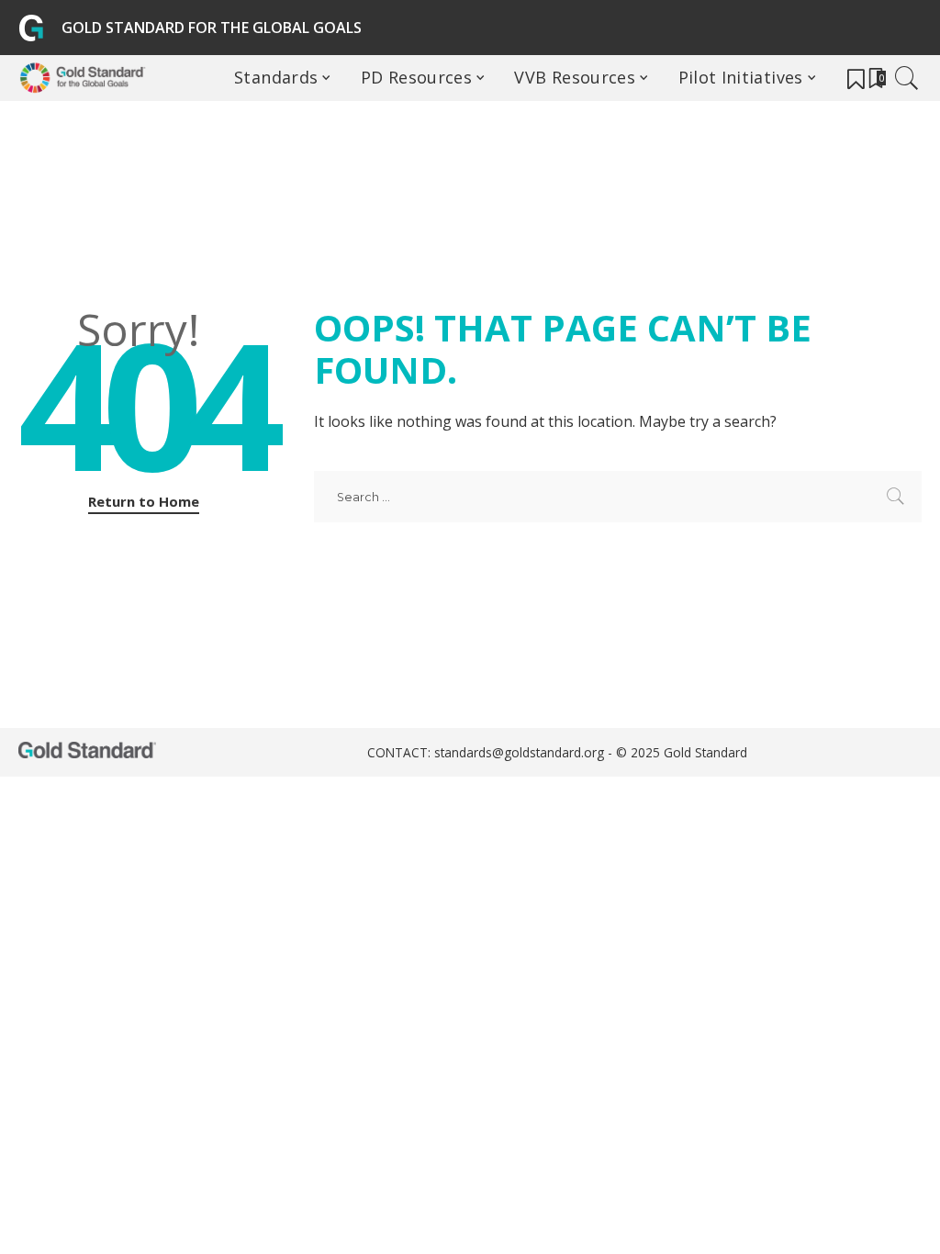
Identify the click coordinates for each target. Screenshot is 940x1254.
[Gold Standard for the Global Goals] (86, 78)
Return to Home (143, 501)
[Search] (907, 78)
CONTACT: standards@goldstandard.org (487, 752)
